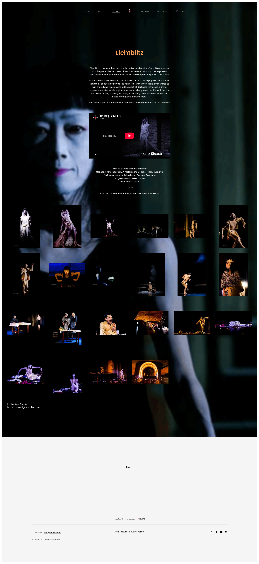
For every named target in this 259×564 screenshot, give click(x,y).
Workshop (162, 11)
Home (87, 11)
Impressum (121, 531)
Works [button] (116, 11)
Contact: (47, 532)
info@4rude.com (52, 532)
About (101, 11)
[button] (25, 226)
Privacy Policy (136, 531)
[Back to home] (129, 11)
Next (129, 467)
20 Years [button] (180, 11)
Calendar (144, 11)
